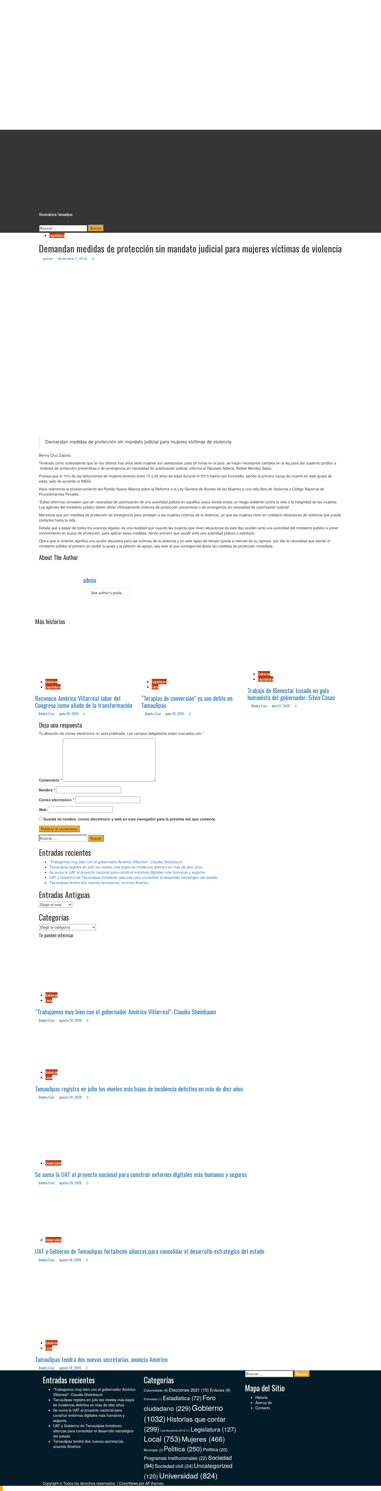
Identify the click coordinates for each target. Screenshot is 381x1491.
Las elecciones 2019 (175, 1430)
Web (43, 809)
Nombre (47, 789)
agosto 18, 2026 (70, 1259)
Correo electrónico (56, 799)
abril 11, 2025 (281, 705)
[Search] (40, 222)
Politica (183, 1448)
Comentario (50, 780)
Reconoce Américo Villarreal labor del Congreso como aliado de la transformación (83, 701)
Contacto (262, 1407)
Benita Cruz (47, 713)
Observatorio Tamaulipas (190, 100)
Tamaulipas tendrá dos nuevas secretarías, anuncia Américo (99, 882)
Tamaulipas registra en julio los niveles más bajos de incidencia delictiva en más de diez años (125, 867)
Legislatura (57, 235)
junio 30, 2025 (69, 713)
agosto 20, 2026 (70, 1020)
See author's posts (106, 592)
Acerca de (263, 1402)
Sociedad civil (174, 1465)
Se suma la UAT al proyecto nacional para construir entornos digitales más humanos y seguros (127, 872)
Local (155, 686)
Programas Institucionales (175, 1457)
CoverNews (128, 1483)
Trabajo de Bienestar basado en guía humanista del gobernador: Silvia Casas (291, 694)
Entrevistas (153, 1399)
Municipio (153, 1449)
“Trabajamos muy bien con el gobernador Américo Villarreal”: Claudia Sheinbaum (115, 861)
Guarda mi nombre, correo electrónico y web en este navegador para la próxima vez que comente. (129, 819)
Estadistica (182, 1398)
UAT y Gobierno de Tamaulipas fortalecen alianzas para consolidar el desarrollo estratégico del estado (133, 877)
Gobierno (51, 681)
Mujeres (203, 1439)
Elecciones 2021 (189, 1390)
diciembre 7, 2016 (73, 258)
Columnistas (156, 1390)
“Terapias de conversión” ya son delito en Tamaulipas (186, 701)
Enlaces (220, 1390)
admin (48, 258)
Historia (261, 1397)
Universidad (53, 1163)
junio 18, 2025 (175, 713)
